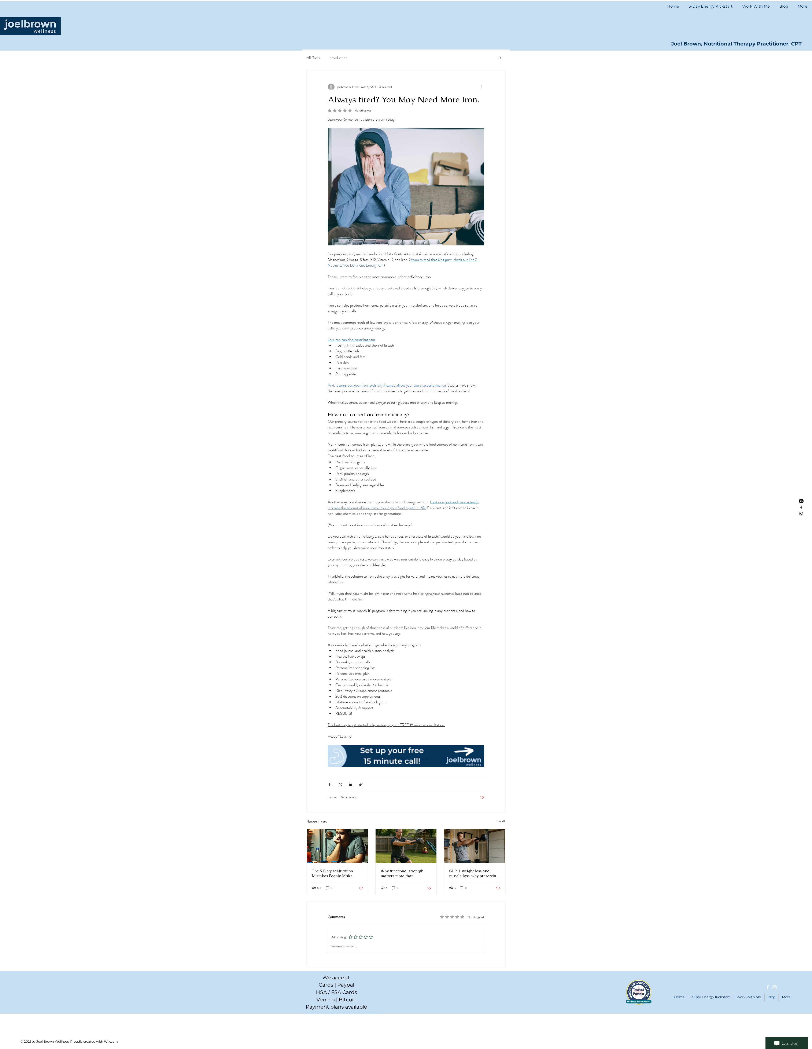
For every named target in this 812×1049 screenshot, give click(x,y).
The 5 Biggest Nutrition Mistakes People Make (332, 873)
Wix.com (111, 1041)
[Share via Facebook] (330, 784)
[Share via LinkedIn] (350, 784)
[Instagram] (801, 513)
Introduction (338, 58)
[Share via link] (361, 784)
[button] (500, 58)
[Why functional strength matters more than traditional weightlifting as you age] (406, 846)
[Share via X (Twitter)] (340, 784)
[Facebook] (801, 507)
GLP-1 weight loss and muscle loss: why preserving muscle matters (473, 873)
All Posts (313, 58)
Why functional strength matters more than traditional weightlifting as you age (404, 873)
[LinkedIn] (801, 501)
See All (501, 821)
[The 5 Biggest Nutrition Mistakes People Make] (337, 846)
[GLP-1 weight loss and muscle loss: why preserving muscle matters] (474, 846)
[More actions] (481, 86)
